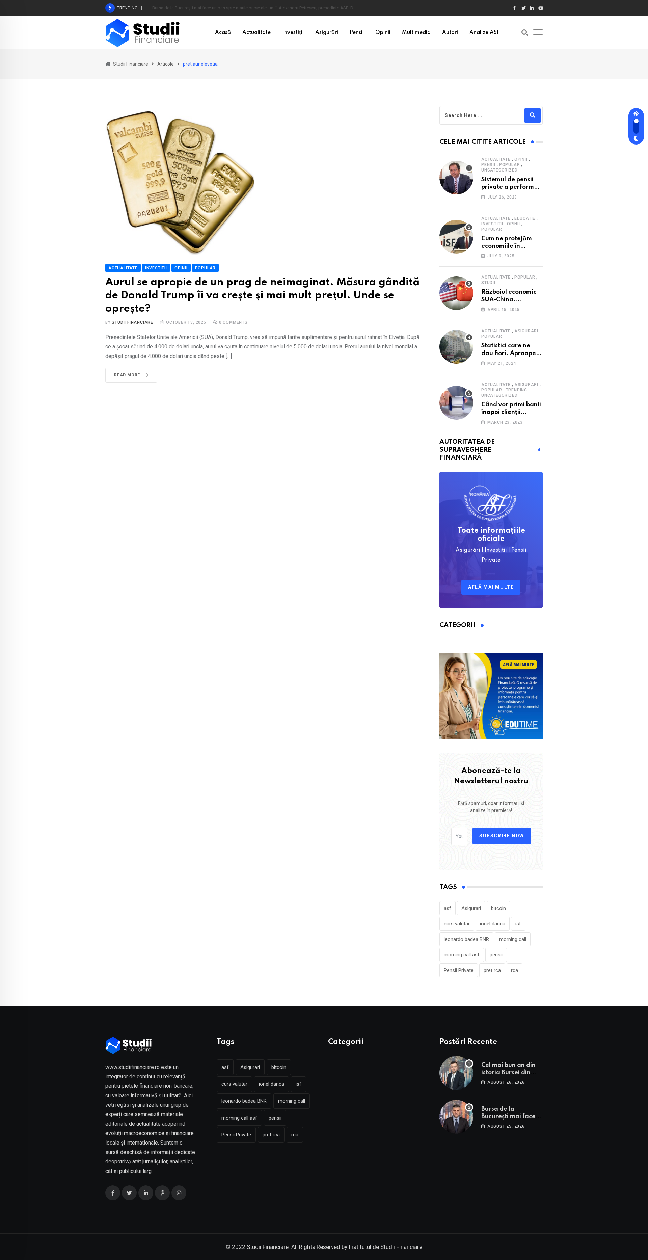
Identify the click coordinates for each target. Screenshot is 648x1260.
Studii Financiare (132, 322)
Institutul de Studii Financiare (385, 1246)
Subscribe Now (501, 835)
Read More (127, 375)
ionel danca (492, 924)
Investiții (293, 32)
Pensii (357, 32)
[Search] (524, 33)
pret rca (492, 970)
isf (518, 924)
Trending (516, 390)
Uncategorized (499, 170)
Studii (488, 282)
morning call (512, 939)
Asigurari (526, 331)
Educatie (524, 218)
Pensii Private (459, 970)
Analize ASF (484, 32)
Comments (233, 322)
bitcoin (498, 908)
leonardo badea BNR (466, 939)
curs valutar (457, 924)
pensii (496, 955)
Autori (450, 32)
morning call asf (462, 955)
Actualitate (256, 32)
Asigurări (326, 32)
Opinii (382, 32)
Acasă (223, 32)
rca (514, 970)
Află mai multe (491, 587)
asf (447, 908)
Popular (509, 164)
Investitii (492, 223)
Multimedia (416, 32)
